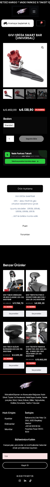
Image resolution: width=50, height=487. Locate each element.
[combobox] (17, 23)
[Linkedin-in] (25, 480)
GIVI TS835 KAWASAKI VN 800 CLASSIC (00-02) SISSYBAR (13, 297)
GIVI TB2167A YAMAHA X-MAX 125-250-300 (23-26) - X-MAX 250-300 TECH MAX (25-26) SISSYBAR (36, 351)
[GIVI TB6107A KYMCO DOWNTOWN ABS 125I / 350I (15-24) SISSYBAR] (36, 280)
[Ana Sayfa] (21, 11)
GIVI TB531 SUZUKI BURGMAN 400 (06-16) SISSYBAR (12, 349)
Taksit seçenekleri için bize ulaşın (25, 161)
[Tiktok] (30, 480)
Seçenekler (13, 313)
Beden (7, 118)
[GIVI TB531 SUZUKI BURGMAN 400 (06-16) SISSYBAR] (13, 332)
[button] (42, 47)
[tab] (25, 188)
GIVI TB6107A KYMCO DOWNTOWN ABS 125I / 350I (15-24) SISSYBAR (35, 297)
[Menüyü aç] (34, 11)
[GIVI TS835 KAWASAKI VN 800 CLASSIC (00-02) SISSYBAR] (13, 280)
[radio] (9, 125)
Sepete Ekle (31, 138)
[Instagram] (20, 480)
